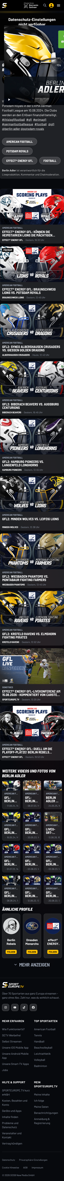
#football (40, 124)
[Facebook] (33, 1007)
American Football (44, 1029)
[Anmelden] (51, 5)
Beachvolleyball (43, 1047)
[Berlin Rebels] (11, 926)
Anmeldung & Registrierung (42, 1121)
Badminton (40, 1066)
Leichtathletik (42, 1053)
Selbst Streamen (12, 1041)
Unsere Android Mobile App (15, 1055)
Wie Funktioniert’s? (13, 1029)
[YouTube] (14, 1007)
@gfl (51, 124)
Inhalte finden (10, 1117)
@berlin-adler (11, 129)
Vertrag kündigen (12, 1143)
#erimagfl (39, 119)
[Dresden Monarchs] (32, 926)
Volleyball (39, 1059)
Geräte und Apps (12, 1110)
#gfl (29, 119)
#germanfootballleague (17, 124)
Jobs (5, 1070)
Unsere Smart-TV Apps (15, 1064)
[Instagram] (5, 1007)
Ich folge (39, 1100)
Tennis (38, 1035)
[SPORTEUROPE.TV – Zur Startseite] (4, 5)
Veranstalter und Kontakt (12, 1135)
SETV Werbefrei (11, 1035)
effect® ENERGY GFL (53, 942)
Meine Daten (41, 1106)
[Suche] (45, 5)
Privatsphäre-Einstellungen (33, 1159)
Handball (39, 1041)
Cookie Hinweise (10, 1167)
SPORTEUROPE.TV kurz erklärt (16, 1092)
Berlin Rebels (11, 942)
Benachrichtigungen (46, 1113)
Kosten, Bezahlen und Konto (14, 1102)
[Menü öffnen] (58, 5)
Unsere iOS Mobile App (15, 1047)
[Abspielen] (9, 100)
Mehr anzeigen (34, 964)
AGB (25, 1167)
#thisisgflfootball (13, 119)
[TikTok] (24, 1007)
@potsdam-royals (32, 129)
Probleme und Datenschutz (10, 1125)
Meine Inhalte (42, 1094)
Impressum (37, 1167)
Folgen (11, 951)
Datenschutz (8, 1159)
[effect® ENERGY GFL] (53, 926)
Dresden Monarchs (32, 942)
